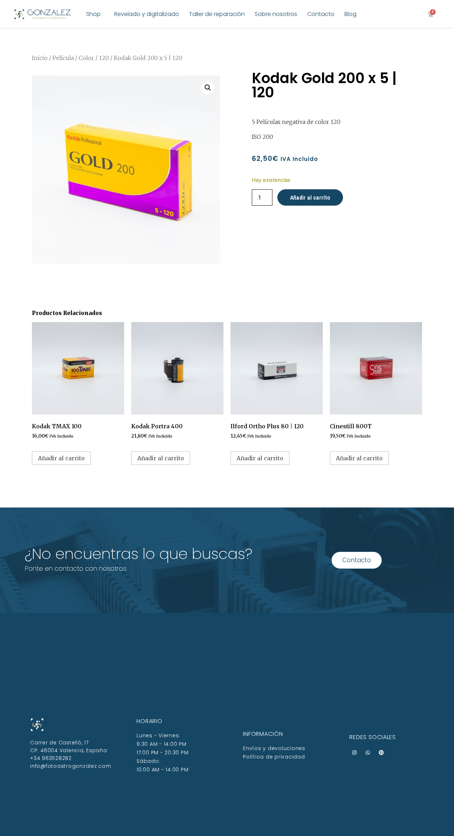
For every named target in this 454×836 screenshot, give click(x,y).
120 (104, 57)
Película (63, 57)
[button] (207, 87)
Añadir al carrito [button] (61, 458)
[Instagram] (354, 753)
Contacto (320, 14)
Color (86, 57)
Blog (350, 14)
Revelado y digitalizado (146, 14)
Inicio (40, 57)
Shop (93, 14)
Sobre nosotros (276, 14)
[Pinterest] (381, 753)
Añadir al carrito (310, 197)
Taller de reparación (217, 14)
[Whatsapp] (368, 753)
